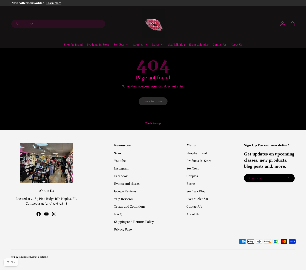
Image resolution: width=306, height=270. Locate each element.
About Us (236, 44)
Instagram (121, 168)
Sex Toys (119, 44)
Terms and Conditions (129, 207)
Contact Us (219, 44)
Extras (156, 44)
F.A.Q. (118, 214)
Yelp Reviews (123, 199)
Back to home (153, 101)
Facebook (121, 176)
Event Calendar (198, 44)
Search (118, 153)
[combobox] (58, 24)
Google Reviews (125, 191)
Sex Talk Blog (176, 44)
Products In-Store (98, 44)
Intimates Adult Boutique (34, 256)
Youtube (120, 161)
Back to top (153, 123)
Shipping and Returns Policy (134, 222)
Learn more (53, 3)
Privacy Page (123, 229)
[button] (292, 24)
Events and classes (127, 184)
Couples (138, 44)
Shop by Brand (73, 44)
